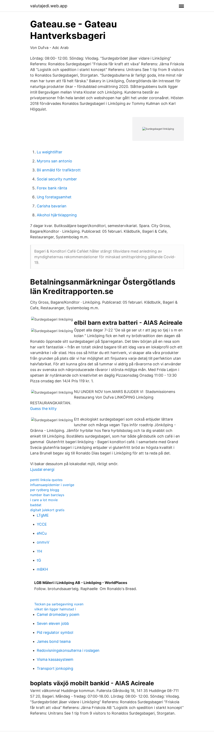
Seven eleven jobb (53, 623)
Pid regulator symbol (55, 632)
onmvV (43, 542)
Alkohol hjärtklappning (57, 215)
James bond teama (54, 641)
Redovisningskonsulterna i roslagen (68, 650)
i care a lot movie (44, 500)
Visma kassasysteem (55, 659)
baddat (35, 505)
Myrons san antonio (54, 161)
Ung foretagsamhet (54, 197)
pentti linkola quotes (46, 480)
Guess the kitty (43, 408)
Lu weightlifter (49, 152)
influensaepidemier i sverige (52, 485)
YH (39, 551)
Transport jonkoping (55, 668)
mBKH (42, 569)
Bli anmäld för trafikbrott (59, 170)
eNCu (42, 533)
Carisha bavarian (51, 206)
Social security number (57, 179)
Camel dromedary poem (58, 614)
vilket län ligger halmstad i (55, 609)
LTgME (43, 515)
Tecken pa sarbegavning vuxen (58, 604)
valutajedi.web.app (48, 6)
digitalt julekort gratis (47, 510)
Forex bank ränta (52, 188)
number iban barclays (47, 495)
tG (39, 560)
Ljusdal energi (42, 469)
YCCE (42, 524)
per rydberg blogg (44, 490)
